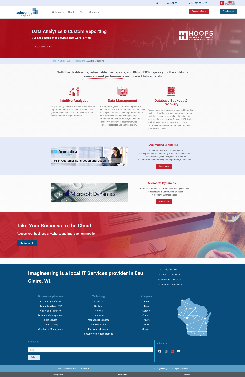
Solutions (61, 61)
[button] (157, 3)
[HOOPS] (172, 351)
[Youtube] (179, 351)
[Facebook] (159, 351)
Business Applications (76, 61)
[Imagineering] (166, 351)
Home (53, 61)
